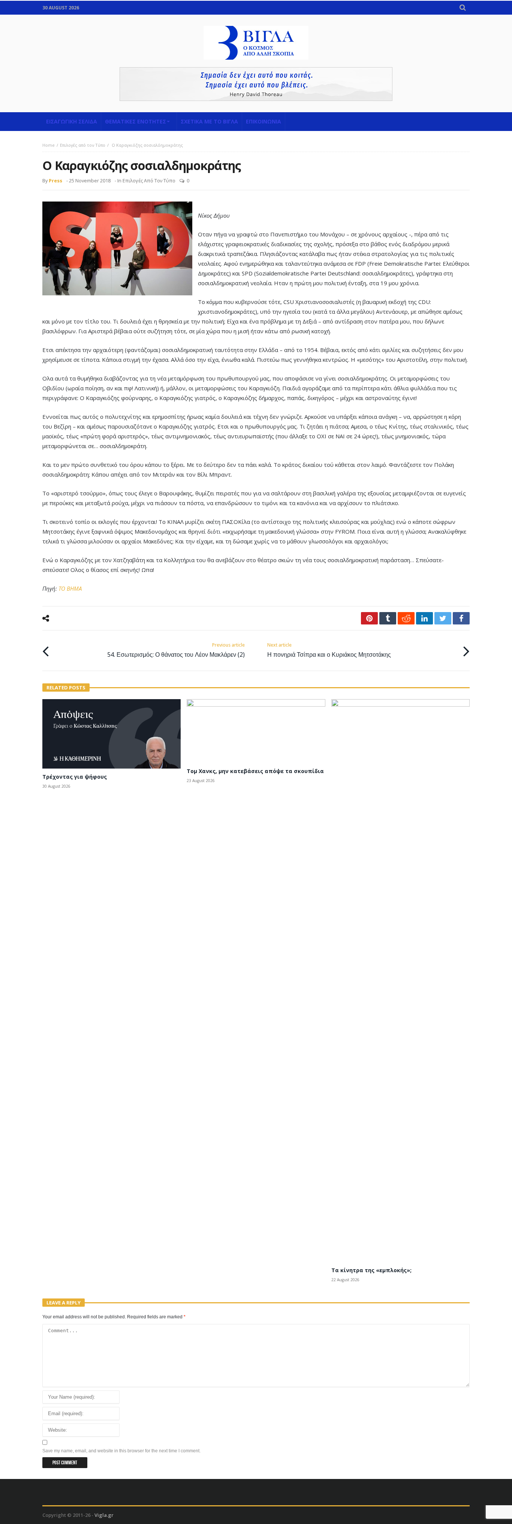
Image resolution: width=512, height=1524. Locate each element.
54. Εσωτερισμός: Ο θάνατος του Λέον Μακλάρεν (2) (176, 650)
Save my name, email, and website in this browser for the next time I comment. (121, 1450)
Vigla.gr (104, 1515)
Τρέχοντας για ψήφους (74, 776)
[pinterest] (369, 618)
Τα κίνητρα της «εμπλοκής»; (371, 1270)
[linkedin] (424, 618)
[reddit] (406, 618)
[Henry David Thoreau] (256, 84)
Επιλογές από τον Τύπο (82, 145)
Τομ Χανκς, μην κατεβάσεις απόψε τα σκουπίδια (255, 771)
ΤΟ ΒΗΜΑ (70, 588)
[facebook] (461, 618)
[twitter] (442, 618)
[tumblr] (387, 618)
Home (48, 145)
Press (55, 180)
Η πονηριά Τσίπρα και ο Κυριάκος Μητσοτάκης (329, 650)
